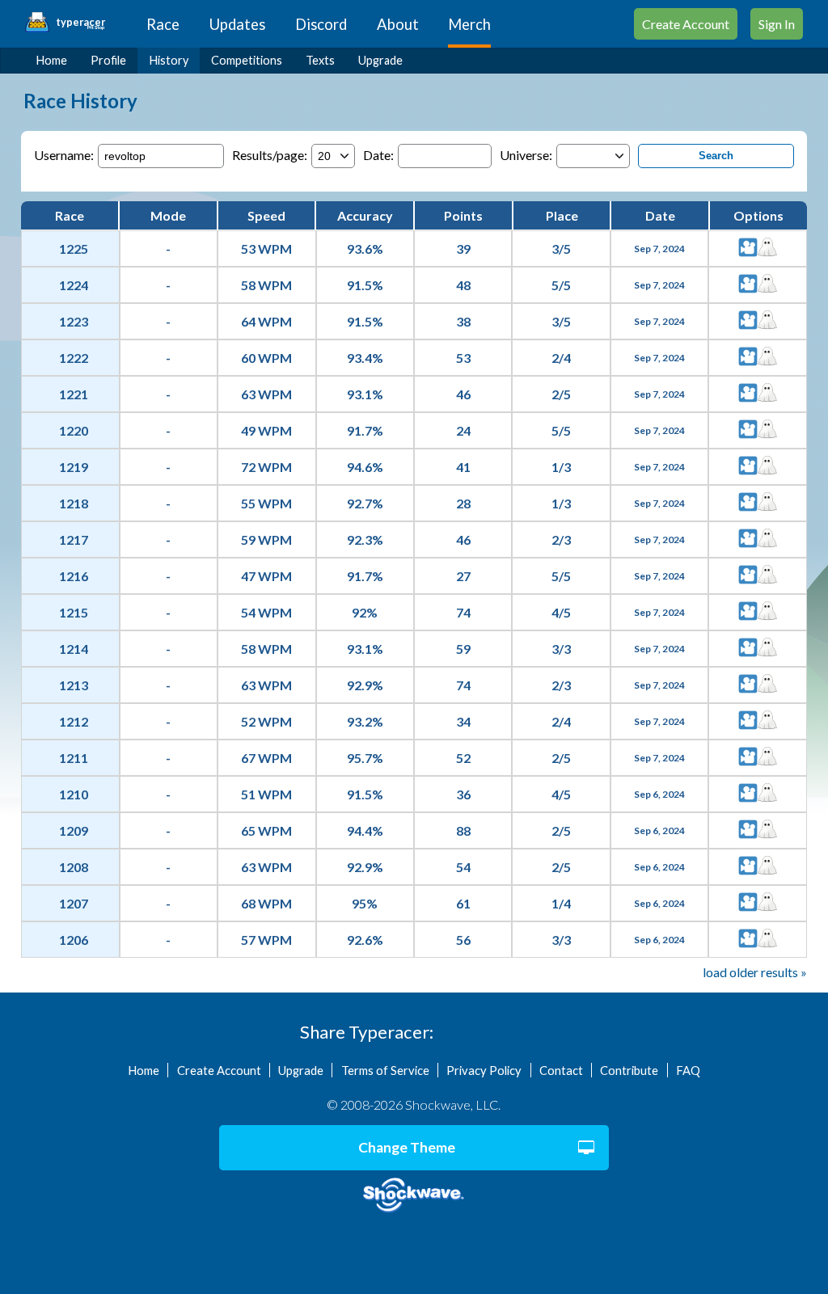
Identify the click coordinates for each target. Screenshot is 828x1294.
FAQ (688, 1070)
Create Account (685, 24)
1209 (73, 830)
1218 (73, 503)
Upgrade (380, 60)
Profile (108, 60)
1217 (73, 539)
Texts (320, 60)
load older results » (755, 972)
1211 (73, 757)
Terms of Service (385, 1070)
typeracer (80, 23)
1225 (73, 248)
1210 (73, 794)
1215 (73, 612)
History (169, 60)
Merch (469, 24)
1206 (73, 939)
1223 (73, 321)
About (398, 24)
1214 (73, 648)
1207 (73, 903)
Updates (237, 24)
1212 (73, 721)
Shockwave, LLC (413, 1195)
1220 (73, 430)
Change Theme (406, 1147)
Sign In (776, 24)
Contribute (629, 1070)
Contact (561, 1070)
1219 (73, 466)
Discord (321, 24)
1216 (73, 576)
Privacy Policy (484, 1070)
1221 (73, 394)
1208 (73, 867)
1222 (73, 357)
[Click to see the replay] (748, 248)
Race (163, 24)
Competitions (246, 60)
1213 (73, 685)
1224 (73, 285)
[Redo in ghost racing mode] (767, 248)
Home (51, 60)
